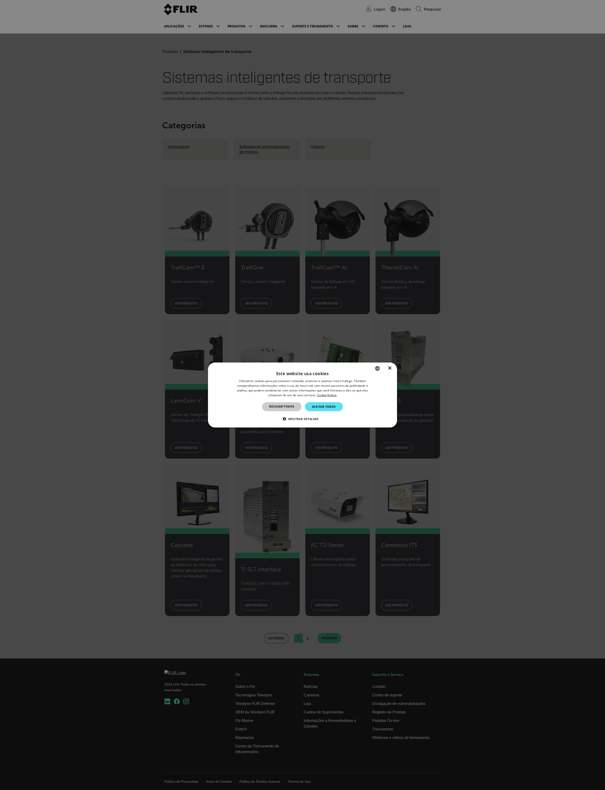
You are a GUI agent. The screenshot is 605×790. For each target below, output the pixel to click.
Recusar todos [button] (281, 406)
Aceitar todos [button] (324, 406)
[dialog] (302, 395)
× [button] (390, 368)
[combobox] (377, 368)
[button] (302, 418)
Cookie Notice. (327, 395)
